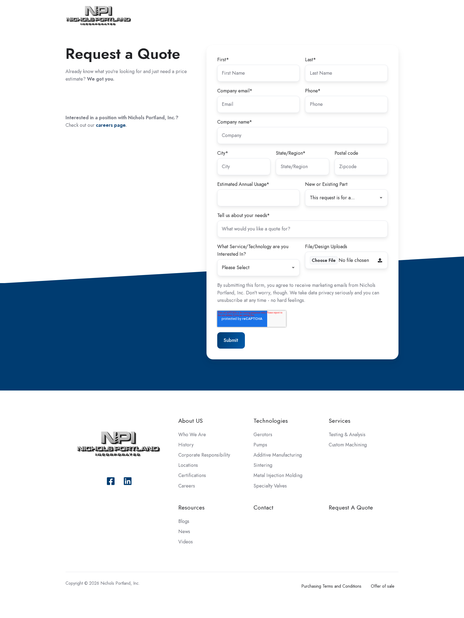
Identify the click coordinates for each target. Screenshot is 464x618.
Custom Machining (348, 444)
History (186, 444)
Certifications (192, 475)
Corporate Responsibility (204, 454)
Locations (188, 465)
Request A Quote (351, 507)
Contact (263, 507)
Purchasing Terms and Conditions (331, 586)
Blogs (183, 521)
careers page (110, 125)
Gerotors (262, 434)
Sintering (262, 465)
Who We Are (192, 434)
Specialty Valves (270, 485)
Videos (185, 541)
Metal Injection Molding (277, 475)
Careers (186, 485)
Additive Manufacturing (277, 454)
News (184, 531)
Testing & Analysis (347, 434)
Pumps (260, 444)
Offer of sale (382, 586)
